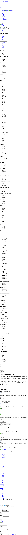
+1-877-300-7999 (5, 19)
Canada (1, 488)
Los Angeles (3, 464)
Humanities (3, 45)
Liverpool (3, 38)
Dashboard (3, 25)
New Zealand (4, 17)
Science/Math (3, 42)
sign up (1, 519)
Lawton (2, 467)
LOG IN (1, 513)
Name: (1, 514)
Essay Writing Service (4, 454)
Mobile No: (1, 515)
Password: (1, 512)
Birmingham (3, 474)
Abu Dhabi (3, 481)
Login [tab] (2, 509)
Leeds (2, 37)
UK (3, 14)
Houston (2, 465)
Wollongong (3, 497)
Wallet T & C (3, 461)
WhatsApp (4, 521)
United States (2, 463)
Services (2, 11)
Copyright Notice (3, 455)
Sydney (2, 495)
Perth (2, 494)
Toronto (2, 489)
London (2, 35)
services (4, 12)
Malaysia (4, 16)
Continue (1, 526)
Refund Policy (3, 457)
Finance (2, 43)
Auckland (3, 485)
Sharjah (2, 480)
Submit (1, 425)
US (3, 15)
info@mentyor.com (6, 1)
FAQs (2, 459)
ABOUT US (3, 9)
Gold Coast (3, 496)
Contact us (3, 460)
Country (2, 13)
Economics (3, 46)
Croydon (3, 36)
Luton (2, 39)
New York (3, 466)
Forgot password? (4, 513)
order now (3, 20)
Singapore (4, 18)
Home (2, 30)
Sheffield (3, 476)
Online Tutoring (3, 10)
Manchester (3, 473)
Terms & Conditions (12, 534)
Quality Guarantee (4, 458)
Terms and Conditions (4, 456)
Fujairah (2, 482)
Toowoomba (3, 498)
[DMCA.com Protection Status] (6, 505)
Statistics (3, 47)
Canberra (3, 493)
